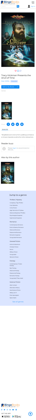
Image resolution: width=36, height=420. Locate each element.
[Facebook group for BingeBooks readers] (1, 410)
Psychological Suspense (16, 215)
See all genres (18, 302)
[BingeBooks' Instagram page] (7, 410)
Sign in (33, 6)
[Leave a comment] (20, 71)
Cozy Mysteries (14, 205)
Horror (11, 249)
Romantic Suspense (15, 235)
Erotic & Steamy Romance (17, 227)
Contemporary (13, 264)
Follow (14, 81)
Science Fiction (15, 282)
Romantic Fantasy (14, 275)
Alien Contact (13, 285)
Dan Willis (5, 81)
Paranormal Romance (15, 232)
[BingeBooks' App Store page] (6, 416)
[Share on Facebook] (8, 124)
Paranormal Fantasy (15, 273)
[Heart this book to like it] (16, 71)
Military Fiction (13, 252)
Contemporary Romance (16, 224)
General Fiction (15, 241)
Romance (13, 222)
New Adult (20, 278)
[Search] (18, 6)
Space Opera (13, 297)
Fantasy (12, 261)
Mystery (19, 200)
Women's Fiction (14, 257)
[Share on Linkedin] (17, 124)
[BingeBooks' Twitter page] (4, 410)
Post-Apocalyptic (14, 295)
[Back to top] (30, 414)
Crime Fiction (13, 207)
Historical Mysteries (15, 213)
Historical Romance (15, 230)
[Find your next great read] (10, 2)
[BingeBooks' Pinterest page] (16, 410)
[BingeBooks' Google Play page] (16, 416)
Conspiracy (13, 202)
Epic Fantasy (13, 268)
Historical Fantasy (14, 270)
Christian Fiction (14, 247)
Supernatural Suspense (16, 218)
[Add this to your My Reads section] (18, 71)
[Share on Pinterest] (22, 124)
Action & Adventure (15, 244)
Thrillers (12, 200)
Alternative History (15, 287)
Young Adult (13, 254)
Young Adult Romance (16, 237)
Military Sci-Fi (13, 292)
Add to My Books (8, 87)
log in (15, 148)
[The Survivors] (6, 110)
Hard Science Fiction (15, 290)
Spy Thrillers (20, 202)
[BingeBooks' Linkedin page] (10, 410)
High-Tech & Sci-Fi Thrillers (17, 210)
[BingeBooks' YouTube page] (13, 410)
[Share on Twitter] (13, 124)
